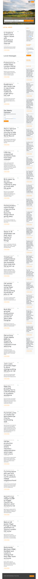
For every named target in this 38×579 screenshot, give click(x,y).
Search (28, 20)
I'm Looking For (7, 19)
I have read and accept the (10, 119)
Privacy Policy (16, 575)
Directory (32, 1)
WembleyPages (9, 2)
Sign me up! (6, 121)
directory (30, 36)
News (29, 1)
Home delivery (7, 22)
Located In (16, 19)
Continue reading (6, 144)
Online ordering (14, 22)
